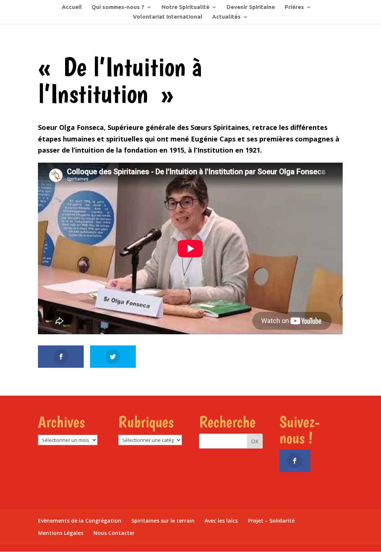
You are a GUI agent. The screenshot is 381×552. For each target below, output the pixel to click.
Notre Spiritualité (185, 7)
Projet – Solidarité (271, 520)
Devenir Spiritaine (251, 7)
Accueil (72, 7)
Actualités (226, 17)
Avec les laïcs (221, 520)
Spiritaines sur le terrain (163, 520)
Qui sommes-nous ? (118, 7)
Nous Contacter (114, 532)
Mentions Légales (60, 532)
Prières (294, 7)
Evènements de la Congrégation (79, 520)
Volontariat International (167, 17)
